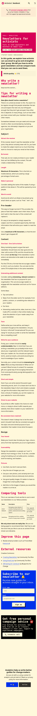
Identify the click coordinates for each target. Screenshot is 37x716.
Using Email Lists (8, 561)
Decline (24, 684)
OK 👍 (12, 684)
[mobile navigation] (35, 3)
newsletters (13, 35)
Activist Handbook (12, 3)
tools (5, 35)
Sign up (18, 604)
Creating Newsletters (10, 557)
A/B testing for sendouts (11, 564)
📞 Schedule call (12, 634)
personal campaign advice (19, 10)
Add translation (18, 55)
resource (6, 543)
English (10, 55)
